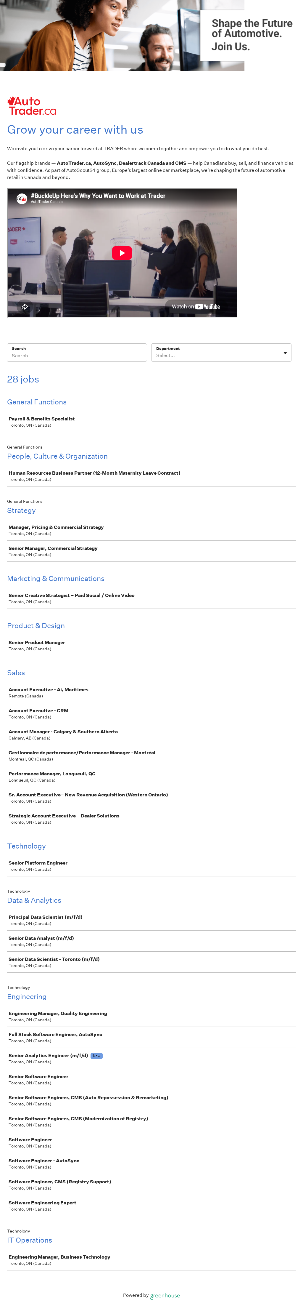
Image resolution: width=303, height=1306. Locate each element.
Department (168, 348)
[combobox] (156, 355)
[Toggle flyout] (285, 353)
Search (19, 348)
